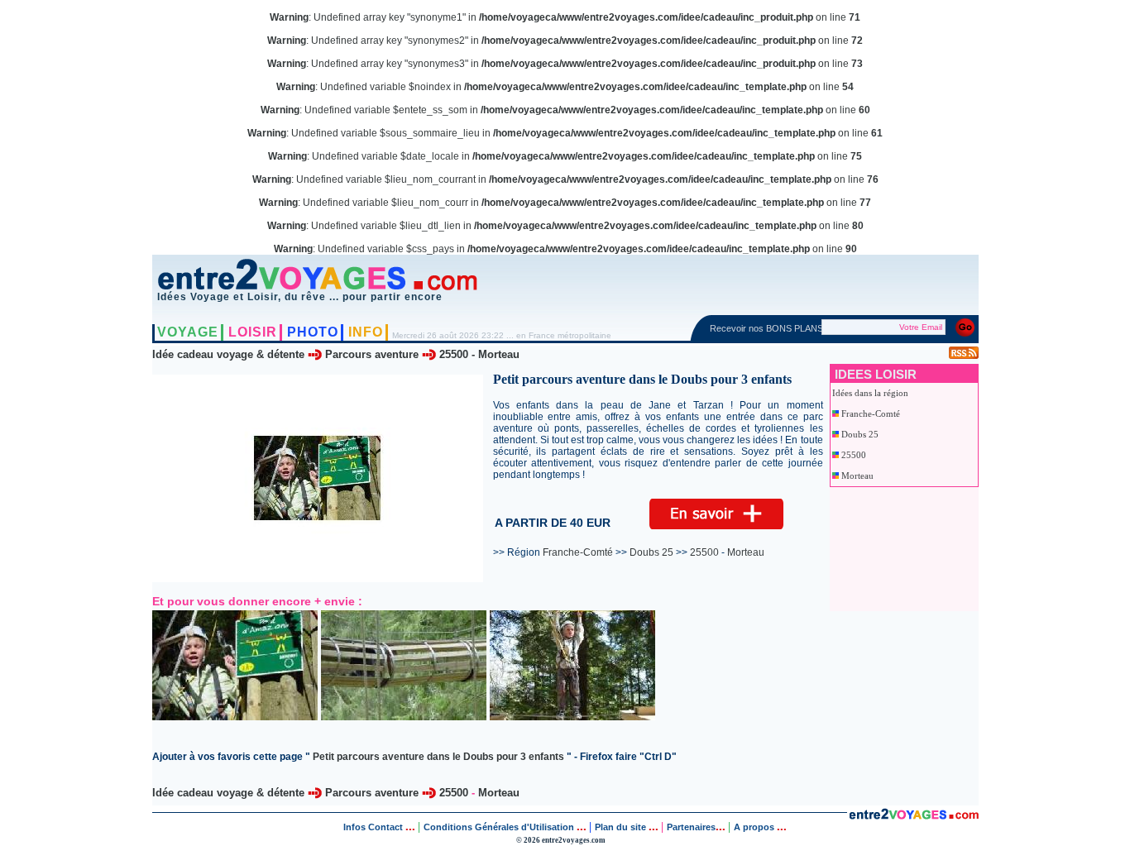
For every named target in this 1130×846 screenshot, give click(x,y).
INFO (365, 332)
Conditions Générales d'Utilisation (499, 827)
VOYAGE (187, 332)
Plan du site (620, 827)
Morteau (499, 354)
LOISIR (252, 332)
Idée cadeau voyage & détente (228, 354)
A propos (755, 827)
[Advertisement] (905, 549)
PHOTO (312, 332)
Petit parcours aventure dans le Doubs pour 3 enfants (438, 756)
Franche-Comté (870, 413)
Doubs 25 (860, 434)
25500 (453, 354)
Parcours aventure (372, 354)
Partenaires (691, 827)
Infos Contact (374, 827)
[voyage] (914, 815)
